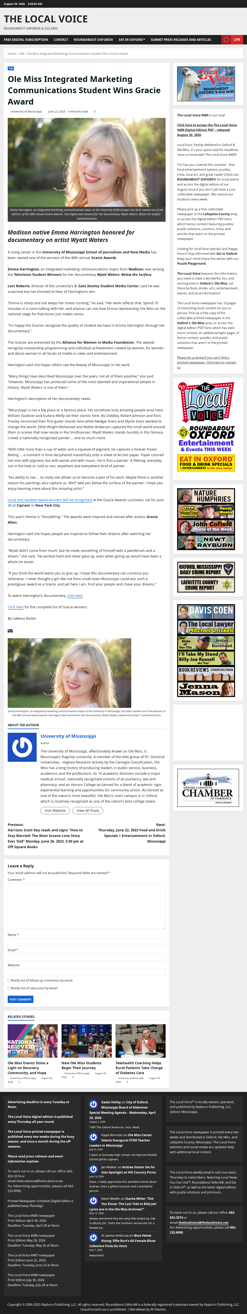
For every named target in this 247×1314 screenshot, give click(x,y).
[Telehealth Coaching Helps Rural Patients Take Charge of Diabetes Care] (141, 1041)
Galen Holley (111, 1102)
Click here (16, 607)
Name (13, 935)
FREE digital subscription (26, 39)
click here (75, 595)
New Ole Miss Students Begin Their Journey (82, 1065)
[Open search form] (217, 39)
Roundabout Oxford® (93, 39)
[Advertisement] (208, 733)
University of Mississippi (26, 111)
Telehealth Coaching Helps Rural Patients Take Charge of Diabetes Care (139, 1068)
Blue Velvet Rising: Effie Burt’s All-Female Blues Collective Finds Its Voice (122, 1240)
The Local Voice (46, 18)
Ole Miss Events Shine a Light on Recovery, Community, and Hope (28, 1068)
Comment (16, 880)
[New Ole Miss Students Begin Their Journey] (87, 1041)
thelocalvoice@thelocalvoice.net (203, 1222)
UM (11, 68)
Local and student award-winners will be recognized (50, 500)
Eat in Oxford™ (132, 39)
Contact (61, 39)
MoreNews (137, 1309)
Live (237, 39)
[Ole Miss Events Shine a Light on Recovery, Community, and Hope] (33, 1041)
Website (13, 965)
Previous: (46, 835)
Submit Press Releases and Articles (181, 39)
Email (13, 950)
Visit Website (55, 810)
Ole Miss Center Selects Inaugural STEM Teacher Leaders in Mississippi (120, 1140)
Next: (132, 833)
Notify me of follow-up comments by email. (42, 980)
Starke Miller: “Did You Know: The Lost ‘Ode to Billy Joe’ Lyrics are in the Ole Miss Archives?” (122, 1203)
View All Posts (88, 810)
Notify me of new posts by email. (34, 988)
